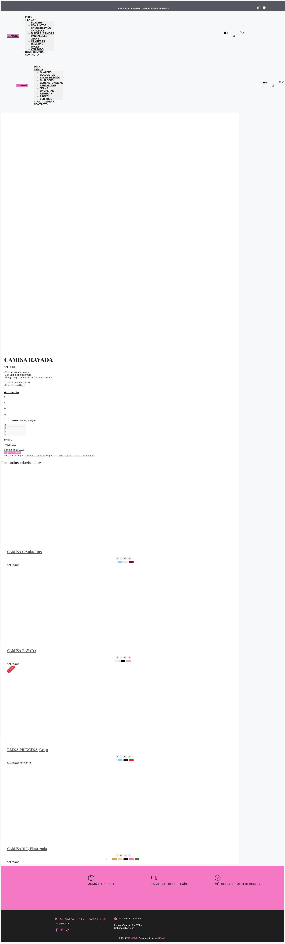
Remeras (37, 44)
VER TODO (37, 49)
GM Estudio (160, 938)
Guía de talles (11, 392)
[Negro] (125, 760)
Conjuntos (38, 25)
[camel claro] (120, 859)
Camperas (38, 41)
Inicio (28, 17)
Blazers (37, 22)
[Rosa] (131, 859)
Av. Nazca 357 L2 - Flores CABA (83, 919)
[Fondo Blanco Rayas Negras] (117, 661)
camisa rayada (64, 455)
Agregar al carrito (12, 453)
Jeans (35, 38)
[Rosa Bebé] (125, 562)
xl (129, 558)
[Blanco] (114, 562)
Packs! (35, 46)
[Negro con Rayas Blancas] (123, 661)
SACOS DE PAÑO (41, 28)
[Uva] (131, 562)
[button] (242, 33)
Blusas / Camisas (42, 33)
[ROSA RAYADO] (128, 661)
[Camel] (114, 859)
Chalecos (38, 30)
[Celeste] (120, 562)
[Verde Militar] (137, 859)
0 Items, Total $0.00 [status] (14, 450)
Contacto (32, 54)
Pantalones (39, 36)
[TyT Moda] (122, 43)
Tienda (29, 20)
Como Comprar (35, 52)
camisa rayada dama (84, 455)
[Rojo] (131, 760)
